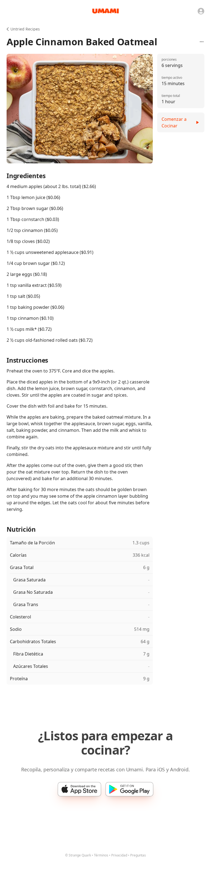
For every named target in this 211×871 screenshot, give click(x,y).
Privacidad (119, 855)
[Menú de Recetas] (202, 42)
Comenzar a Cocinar (174, 122)
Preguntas (138, 855)
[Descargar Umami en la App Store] (79, 789)
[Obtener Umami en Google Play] (129, 789)
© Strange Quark (78, 855)
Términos (101, 855)
